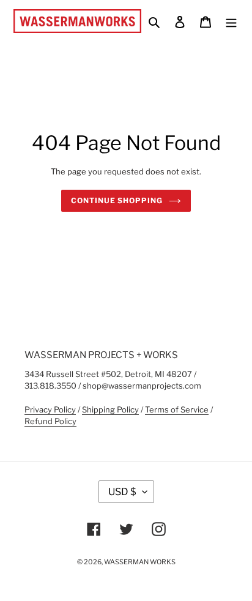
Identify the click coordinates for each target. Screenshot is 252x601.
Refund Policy (50, 421)
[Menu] (231, 21)
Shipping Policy (110, 409)
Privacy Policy (50, 409)
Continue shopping (116, 200)
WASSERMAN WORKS (140, 562)
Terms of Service (177, 409)
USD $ (122, 492)
